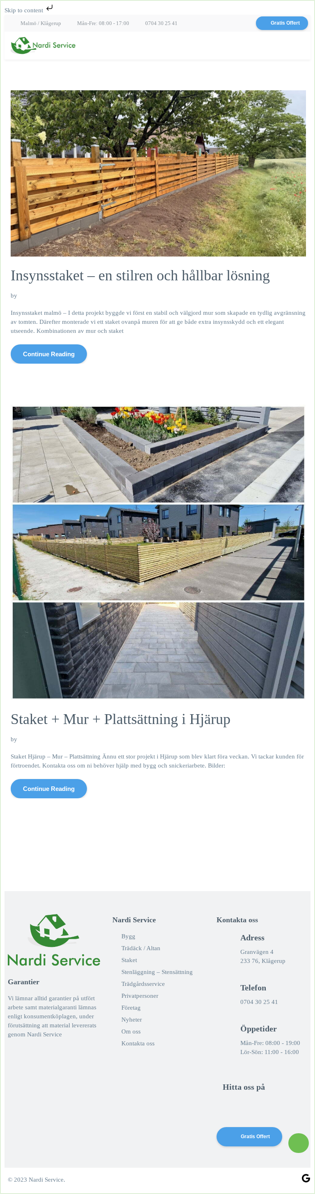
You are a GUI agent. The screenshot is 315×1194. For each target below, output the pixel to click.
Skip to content (25, 10)
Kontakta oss (138, 1043)
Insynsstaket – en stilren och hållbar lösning (140, 275)
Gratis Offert (285, 23)
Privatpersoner (139, 995)
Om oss (131, 1031)
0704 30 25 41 (161, 23)
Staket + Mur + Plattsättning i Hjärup (121, 719)
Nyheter (131, 1019)
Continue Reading (49, 354)
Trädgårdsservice (143, 984)
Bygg (128, 936)
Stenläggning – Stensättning (157, 972)
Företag (131, 1007)
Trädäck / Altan (140, 948)
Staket (129, 960)
